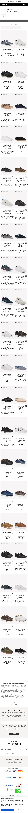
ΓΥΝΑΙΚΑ (19, 729)
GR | (24, 4)
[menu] (2, 1)
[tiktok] (19, 744)
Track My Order (16, 4)
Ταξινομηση (20, 21)
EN (26, 4)
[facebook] (8, 744)
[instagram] (12, 744)
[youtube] (16, 744)
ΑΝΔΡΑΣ (10, 729)
